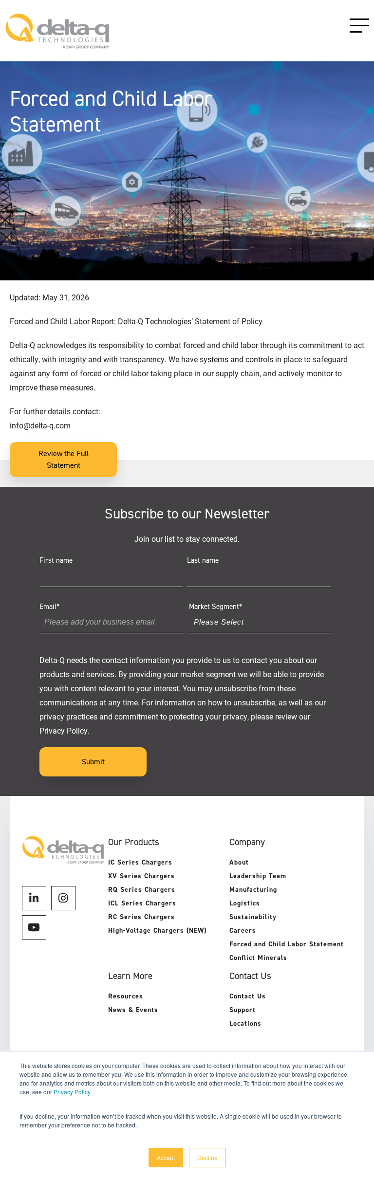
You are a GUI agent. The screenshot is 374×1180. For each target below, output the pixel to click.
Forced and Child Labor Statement (286, 944)
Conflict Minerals (258, 957)
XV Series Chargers (141, 876)
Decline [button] (207, 1157)
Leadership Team (257, 876)
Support (242, 1009)
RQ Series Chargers (141, 889)
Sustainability (253, 917)
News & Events (133, 1009)
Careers (242, 930)
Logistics (244, 903)
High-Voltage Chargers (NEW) (157, 930)
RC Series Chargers (141, 917)
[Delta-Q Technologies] (57, 44)
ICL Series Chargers (142, 903)
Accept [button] (166, 1157)
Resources (125, 996)
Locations (245, 1023)
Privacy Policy (72, 1092)
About (239, 862)
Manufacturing (253, 889)
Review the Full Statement (63, 459)
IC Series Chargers (140, 862)
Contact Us (247, 996)
